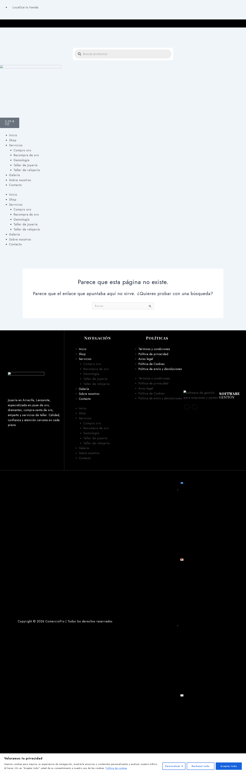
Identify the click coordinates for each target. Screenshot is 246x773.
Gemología (21, 160)
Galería (14, 175)
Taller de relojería (27, 170)
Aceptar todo (229, 766)
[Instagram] (123, 40)
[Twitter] (194, 407)
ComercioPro (55, 621)
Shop (12, 140)
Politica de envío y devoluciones (160, 369)
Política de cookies (116, 768)
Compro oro (22, 150)
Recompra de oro (26, 155)
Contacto (15, 185)
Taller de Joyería (25, 165)
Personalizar (172, 766)
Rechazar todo (201, 766)
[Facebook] (123, 35)
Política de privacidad (153, 354)
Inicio (13, 135)
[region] (123, 763)
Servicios (16, 145)
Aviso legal (145, 359)
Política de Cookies (151, 364)
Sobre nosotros (20, 180)
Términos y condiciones (154, 349)
